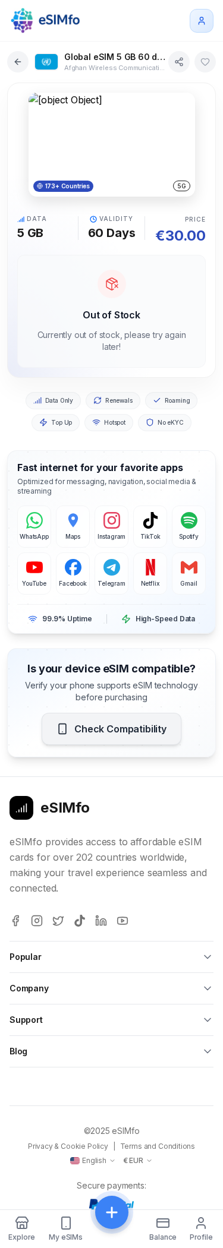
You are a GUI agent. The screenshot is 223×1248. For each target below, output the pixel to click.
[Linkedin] (101, 921)
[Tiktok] (80, 921)
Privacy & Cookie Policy (68, 1146)
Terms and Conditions (157, 1146)
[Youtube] (122, 921)
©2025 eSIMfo (112, 1131)
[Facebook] (15, 921)
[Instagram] (37, 921)
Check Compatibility (120, 729)
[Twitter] (58, 921)
